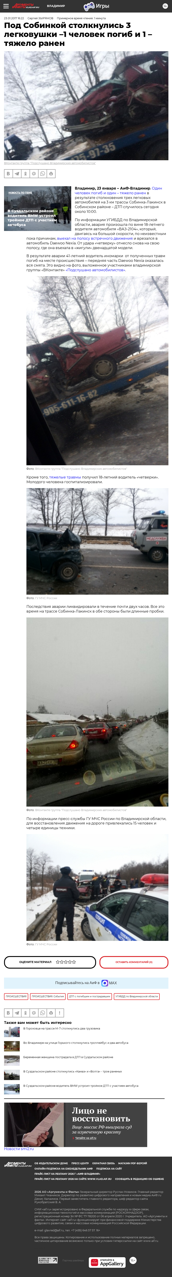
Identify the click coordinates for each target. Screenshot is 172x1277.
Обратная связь (103, 1163)
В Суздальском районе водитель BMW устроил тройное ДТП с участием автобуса (80, 1085)
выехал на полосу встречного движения (95, 238)
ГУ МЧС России (46, 598)
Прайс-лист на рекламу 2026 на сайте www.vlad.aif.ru (73, 1179)
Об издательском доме (51, 1163)
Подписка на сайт (109, 1168)
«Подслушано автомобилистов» (95, 270)
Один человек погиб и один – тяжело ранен (118, 190)
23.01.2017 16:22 (14, 18)
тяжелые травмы (65, 477)
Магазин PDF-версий (132, 1163)
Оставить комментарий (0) (134, 962)
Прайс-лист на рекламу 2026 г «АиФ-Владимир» (67, 1173)
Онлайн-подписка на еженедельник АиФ (63, 1168)
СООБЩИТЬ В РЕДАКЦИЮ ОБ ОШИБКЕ (139, 1179)
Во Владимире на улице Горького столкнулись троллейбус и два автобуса (75, 1042)
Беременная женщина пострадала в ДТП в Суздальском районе (68, 1057)
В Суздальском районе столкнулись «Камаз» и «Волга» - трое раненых (72, 1071)
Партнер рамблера (73, 1260)
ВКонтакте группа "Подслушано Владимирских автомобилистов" (50, 163)
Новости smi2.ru (19, 1149)
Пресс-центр (80, 1163)
